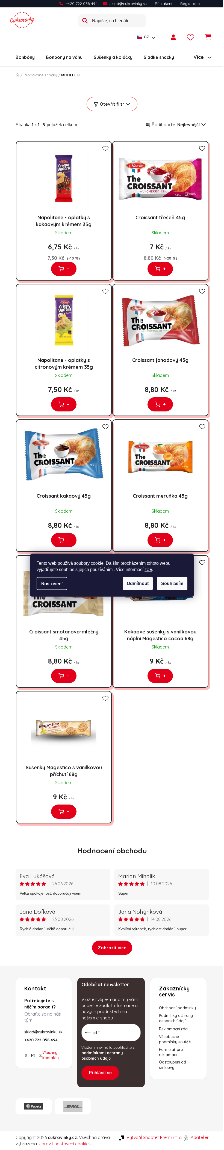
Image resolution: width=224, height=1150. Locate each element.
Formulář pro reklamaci (171, 1052)
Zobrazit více (112, 947)
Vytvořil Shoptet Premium (152, 1137)
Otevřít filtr (112, 104)
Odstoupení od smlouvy (172, 1065)
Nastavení (52, 583)
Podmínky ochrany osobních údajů (176, 1018)
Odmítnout (138, 583)
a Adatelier (194, 1137)
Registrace (190, 3)
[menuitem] (25, 57)
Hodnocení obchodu (112, 850)
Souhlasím (172, 583)
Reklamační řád (173, 1029)
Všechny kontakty (50, 1055)
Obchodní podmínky (177, 1007)
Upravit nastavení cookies (65, 1143)
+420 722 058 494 (82, 3)
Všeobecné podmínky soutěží (175, 1039)
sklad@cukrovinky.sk (128, 3)
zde (148, 569)
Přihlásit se (100, 1072)
